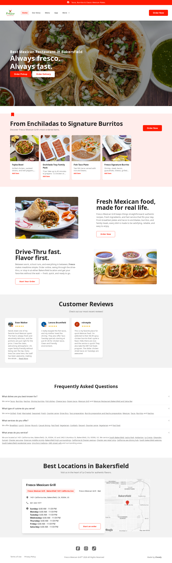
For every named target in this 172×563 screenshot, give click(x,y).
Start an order (90, 526)
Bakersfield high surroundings (58, 440)
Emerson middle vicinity (34, 440)
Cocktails (74, 425)
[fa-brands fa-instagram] (86, 548)
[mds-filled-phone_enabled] (94, 548)
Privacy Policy (30, 556)
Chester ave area (16, 440)
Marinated (26, 413)
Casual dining (44, 425)
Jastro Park (129, 437)
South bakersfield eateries (151, 440)
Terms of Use (15, 556)
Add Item (15, 173)
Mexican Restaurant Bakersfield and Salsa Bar (113, 401)
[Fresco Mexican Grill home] (10, 13)
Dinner (27, 425)
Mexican (126, 413)
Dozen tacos (72, 401)
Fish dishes (50, 401)
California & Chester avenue (84, 440)
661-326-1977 (35, 503)
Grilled (13, 413)
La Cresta (148, 437)
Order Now (158, 12)
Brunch (34, 425)
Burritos (19, 401)
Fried (19, 413)
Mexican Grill (83, 401)
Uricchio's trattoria (39, 443)
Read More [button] (23, 358)
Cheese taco (61, 401)
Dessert (82, 425)
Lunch (21, 425)
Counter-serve (53, 413)
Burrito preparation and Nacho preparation (103, 413)
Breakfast (14, 425)
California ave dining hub (128, 440)
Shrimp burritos (37, 401)
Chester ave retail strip (106, 440)
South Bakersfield (116, 437)
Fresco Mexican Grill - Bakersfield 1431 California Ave (51, 491)
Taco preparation (77, 413)
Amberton (139, 437)
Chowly (158, 557)
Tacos (12, 401)
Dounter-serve (92, 425)
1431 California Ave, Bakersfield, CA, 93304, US (49, 497)
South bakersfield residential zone (16, 443)
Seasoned (36, 413)
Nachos (27, 401)
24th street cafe (55, 443)
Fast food (55, 425)
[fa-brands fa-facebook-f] (78, 548)
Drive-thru (64, 413)
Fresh (43, 413)
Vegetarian (64, 425)
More (64, 13)
